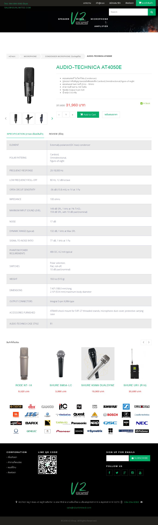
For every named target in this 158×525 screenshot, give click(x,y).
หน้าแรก (12, 56)
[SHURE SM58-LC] (60, 363)
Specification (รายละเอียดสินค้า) (25, 134)
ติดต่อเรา (12, 472)
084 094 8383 (16, 3)
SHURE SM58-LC (61, 385)
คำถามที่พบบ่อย (15, 462)
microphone (30, 56)
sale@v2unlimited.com (17, 7)
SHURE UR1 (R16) (135, 385)
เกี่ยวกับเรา (12, 457)
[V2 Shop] (79, 18)
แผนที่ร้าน (12, 467)
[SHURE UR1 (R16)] (135, 363)
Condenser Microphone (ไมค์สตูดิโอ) (63, 56)
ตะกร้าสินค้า (147, 3)
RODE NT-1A (24, 385)
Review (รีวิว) (56, 134)
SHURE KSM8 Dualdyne (97, 385)
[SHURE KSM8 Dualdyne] (97, 363)
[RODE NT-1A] (23, 363)
